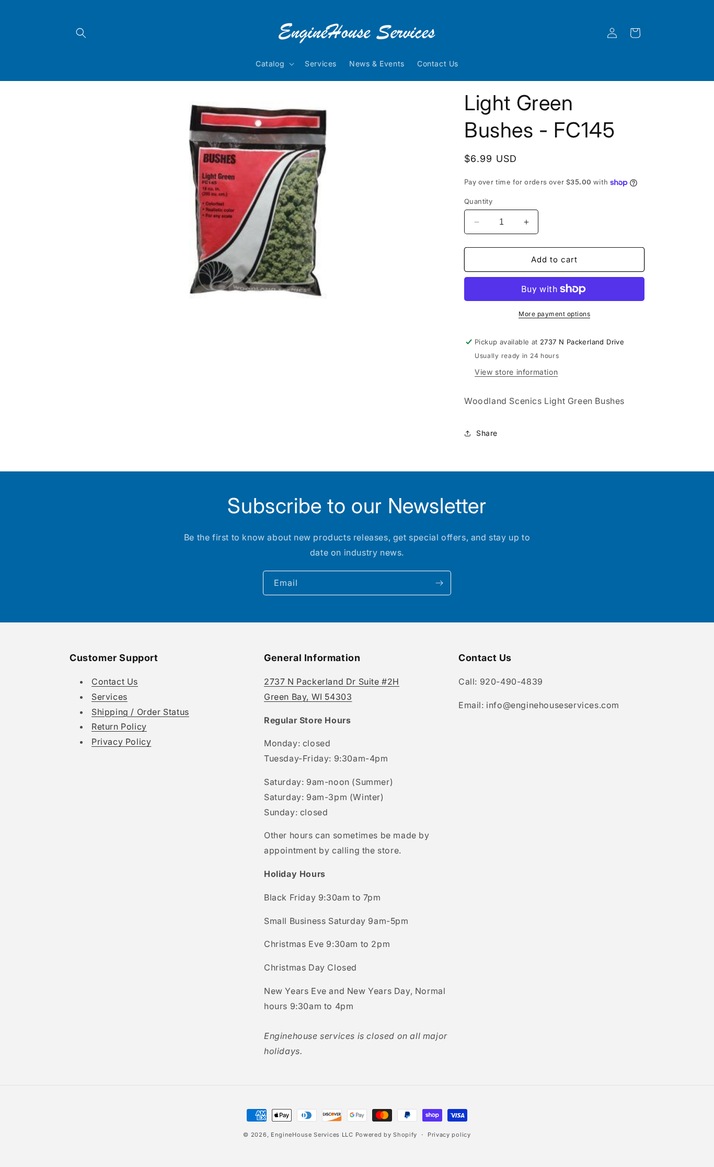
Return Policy (119, 726)
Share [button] (487, 433)
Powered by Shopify (386, 1134)
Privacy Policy (121, 741)
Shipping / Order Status (140, 712)
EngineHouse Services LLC (312, 1134)
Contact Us (114, 681)
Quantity (478, 201)
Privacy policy (449, 1134)
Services (109, 696)
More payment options (554, 314)
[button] (81, 32)
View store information (516, 371)
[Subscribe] (439, 583)
